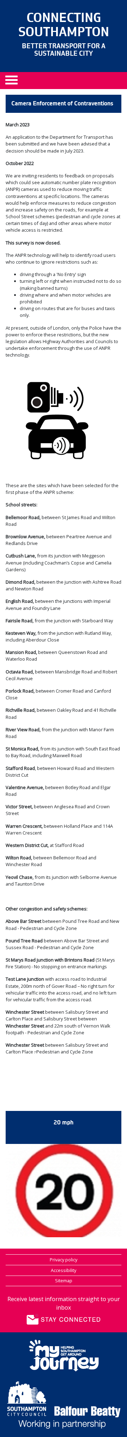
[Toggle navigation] (14, 82)
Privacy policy (63, 1259)
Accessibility (63, 1270)
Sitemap (63, 1280)
